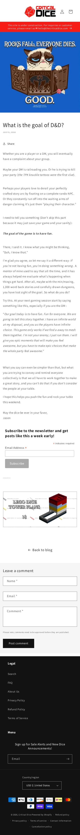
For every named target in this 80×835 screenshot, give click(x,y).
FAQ (10, 682)
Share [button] (11, 143)
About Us (13, 691)
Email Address (16, 448)
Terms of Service (18, 718)
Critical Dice (25, 814)
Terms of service (38, 820)
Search (12, 674)
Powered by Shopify (42, 814)
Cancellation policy (42, 826)
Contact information (60, 820)
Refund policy (62, 814)
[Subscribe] (67, 759)
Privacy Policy (16, 700)
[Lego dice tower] (40, 526)
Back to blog (42, 550)
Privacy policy (19, 820)
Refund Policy (16, 709)
